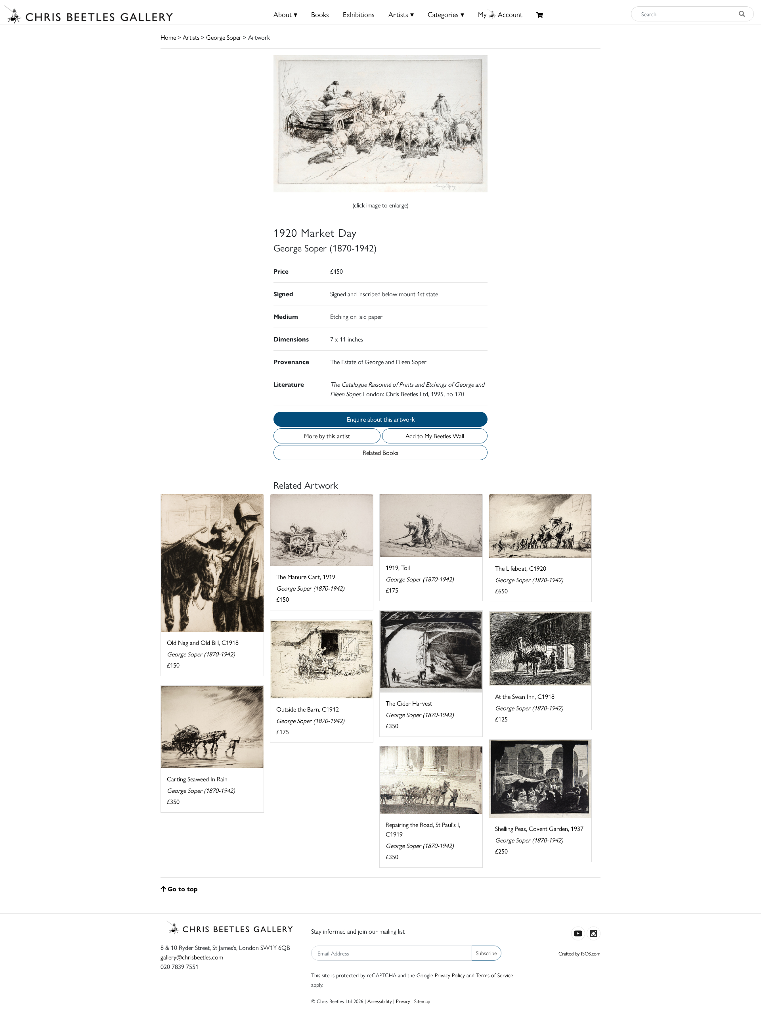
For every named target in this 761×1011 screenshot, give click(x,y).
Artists (191, 37)
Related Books (380, 452)
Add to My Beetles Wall (434, 435)
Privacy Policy (450, 975)
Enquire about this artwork (381, 419)
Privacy (403, 1001)
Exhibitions (359, 14)
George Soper (223, 37)
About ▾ (285, 14)
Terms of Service (494, 975)
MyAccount (500, 14)
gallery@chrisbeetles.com (192, 956)
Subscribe (486, 953)
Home (168, 37)
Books (320, 14)
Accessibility (379, 1001)
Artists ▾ (401, 14)
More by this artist (327, 435)
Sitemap (422, 1001)
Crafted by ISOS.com (579, 953)
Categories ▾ (446, 14)
